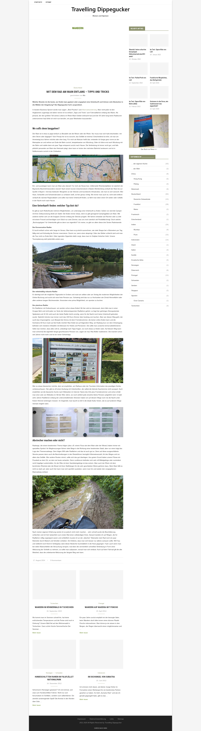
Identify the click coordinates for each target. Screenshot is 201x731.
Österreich (150, 270)
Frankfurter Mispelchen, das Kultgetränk (158, 79)
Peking (151, 184)
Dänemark (150, 189)
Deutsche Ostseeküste (151, 199)
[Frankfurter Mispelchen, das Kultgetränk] (159, 68)
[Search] (167, 2)
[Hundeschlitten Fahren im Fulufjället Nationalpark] (54, 654)
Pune (151, 235)
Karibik (150, 255)
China (150, 174)
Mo (84, 95)
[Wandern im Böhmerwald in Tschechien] (54, 584)
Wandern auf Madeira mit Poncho (101, 607)
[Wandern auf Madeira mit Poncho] (101, 584)
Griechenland (150, 219)
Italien (150, 250)
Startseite (38, 2)
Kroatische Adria (150, 260)
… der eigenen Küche (150, 164)
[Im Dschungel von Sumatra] (101, 654)
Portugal (150, 275)
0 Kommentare (55, 560)
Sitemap (48, 2)
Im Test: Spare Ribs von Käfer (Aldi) (137, 103)
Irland (150, 245)
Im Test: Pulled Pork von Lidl (137, 79)
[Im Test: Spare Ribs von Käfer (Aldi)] (138, 92)
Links (112, 719)
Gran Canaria (151, 301)
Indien (150, 224)
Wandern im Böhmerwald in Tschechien (54, 607)
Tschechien (150, 306)
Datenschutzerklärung (98, 719)
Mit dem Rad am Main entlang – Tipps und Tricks (78, 91)
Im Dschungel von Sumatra (101, 677)
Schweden (150, 280)
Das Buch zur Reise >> (149, 149)
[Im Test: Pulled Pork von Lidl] (138, 68)
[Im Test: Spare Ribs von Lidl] (159, 40)
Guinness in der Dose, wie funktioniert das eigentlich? (159, 104)
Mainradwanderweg (89, 110)
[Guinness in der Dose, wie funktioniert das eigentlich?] (159, 92)
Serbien (150, 285)
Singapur (150, 290)
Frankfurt (151, 204)
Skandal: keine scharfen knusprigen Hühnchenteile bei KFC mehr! (137, 53)
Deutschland (150, 194)
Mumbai (151, 230)
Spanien (150, 296)
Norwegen (150, 265)
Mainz (151, 209)
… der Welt (150, 169)
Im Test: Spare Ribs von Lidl (158, 51)
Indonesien (150, 240)
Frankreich (150, 214)
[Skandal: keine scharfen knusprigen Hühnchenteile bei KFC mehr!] (138, 40)
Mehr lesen (36, 633)
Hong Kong (151, 179)
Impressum (81, 719)
